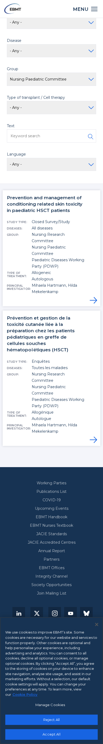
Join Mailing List (51, 593)
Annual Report (51, 551)
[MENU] (94, 8)
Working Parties (51, 483)
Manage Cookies (50, 705)
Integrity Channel (51, 576)
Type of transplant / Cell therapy (36, 97)
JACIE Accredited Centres (52, 542)
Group (12, 69)
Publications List (51, 491)
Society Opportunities (51, 585)
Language (16, 154)
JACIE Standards (51, 534)
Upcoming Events (51, 508)
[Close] (96, 624)
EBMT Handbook (51, 517)
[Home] (12, 8)
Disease (14, 40)
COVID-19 (52, 500)
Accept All (51, 734)
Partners (51, 559)
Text (11, 125)
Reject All (51, 720)
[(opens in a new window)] (18, 613)
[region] (51, 680)
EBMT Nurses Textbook (51, 525)
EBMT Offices (51, 568)
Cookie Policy (25, 694)
